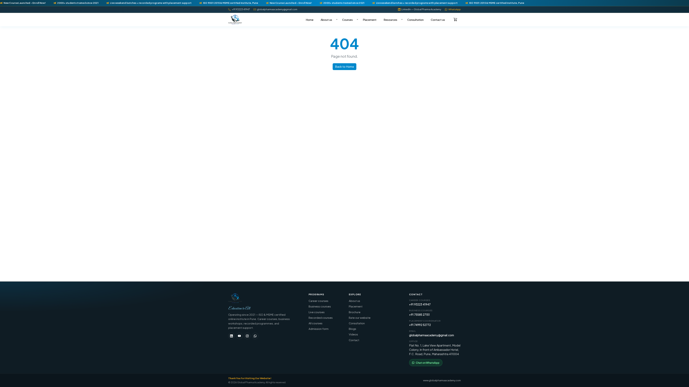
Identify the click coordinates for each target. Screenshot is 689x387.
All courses (315, 323)
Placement (369, 19)
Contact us (438, 19)
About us (326, 19)
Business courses (320, 306)
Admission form (319, 328)
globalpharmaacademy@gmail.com (431, 335)
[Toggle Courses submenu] (357, 20)
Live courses (317, 312)
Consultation (415, 19)
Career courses (318, 300)
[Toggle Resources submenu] (401, 20)
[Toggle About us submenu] (336, 20)
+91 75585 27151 (419, 314)
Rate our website (360, 317)
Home (309, 19)
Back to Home (344, 66)
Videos (353, 334)
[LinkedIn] (231, 336)
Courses (347, 19)
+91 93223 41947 (420, 304)
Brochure (354, 312)
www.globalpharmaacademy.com (442, 380)
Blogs (352, 328)
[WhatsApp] (255, 336)
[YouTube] (239, 336)
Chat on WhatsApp (427, 362)
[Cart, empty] (455, 19)
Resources (390, 19)
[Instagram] (247, 336)
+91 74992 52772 (420, 324)
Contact (354, 340)
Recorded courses (321, 317)
